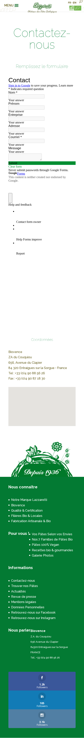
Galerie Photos (43, 555)
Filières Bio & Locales (26, 516)
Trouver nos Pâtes (24, 586)
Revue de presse (23, 597)
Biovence (18, 505)
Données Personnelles (27, 607)
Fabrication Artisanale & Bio (31, 521)
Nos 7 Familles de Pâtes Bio (52, 539)
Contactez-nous (23, 581)
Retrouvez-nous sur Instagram (33, 618)
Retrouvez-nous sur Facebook (33, 612)
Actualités (18, 591)
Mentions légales (23, 602)
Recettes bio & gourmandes (52, 550)
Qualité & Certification (27, 510)
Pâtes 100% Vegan (45, 545)
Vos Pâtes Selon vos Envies (52, 534)
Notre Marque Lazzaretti (29, 500)
